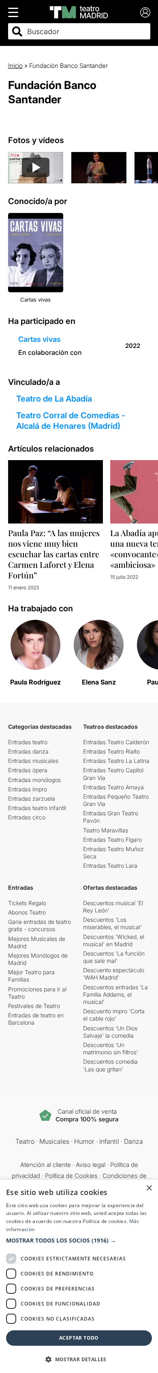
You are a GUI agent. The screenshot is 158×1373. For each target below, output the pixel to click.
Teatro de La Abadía (54, 399)
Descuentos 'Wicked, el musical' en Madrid (113, 940)
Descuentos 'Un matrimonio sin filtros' (110, 1048)
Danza (133, 1141)
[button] (79, 1240)
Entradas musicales (33, 760)
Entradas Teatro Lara (110, 865)
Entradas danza (28, 751)
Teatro (24, 1141)
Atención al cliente (45, 1165)
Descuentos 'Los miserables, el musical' (112, 923)
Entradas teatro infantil (37, 807)
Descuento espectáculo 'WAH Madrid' (113, 974)
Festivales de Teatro (34, 1005)
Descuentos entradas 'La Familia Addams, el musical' (115, 994)
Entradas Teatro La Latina (116, 760)
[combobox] (86, 31)
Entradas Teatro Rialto (111, 751)
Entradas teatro (27, 742)
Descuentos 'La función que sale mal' (114, 957)
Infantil (109, 1141)
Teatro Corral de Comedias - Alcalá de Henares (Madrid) (70, 421)
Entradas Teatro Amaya (113, 787)
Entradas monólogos (34, 779)
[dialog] (79, 1276)
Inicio (15, 66)
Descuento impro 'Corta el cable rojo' (114, 1015)
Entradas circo (26, 817)
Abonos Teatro (27, 912)
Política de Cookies (71, 1176)
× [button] (149, 1188)
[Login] (145, 12)
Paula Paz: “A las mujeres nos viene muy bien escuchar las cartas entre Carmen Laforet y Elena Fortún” (54, 553)
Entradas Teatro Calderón (116, 742)
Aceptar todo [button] (79, 1337)
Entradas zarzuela (31, 798)
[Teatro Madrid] (79, 12)
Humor (84, 1141)
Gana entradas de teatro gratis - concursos (39, 925)
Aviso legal (90, 1165)
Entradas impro (27, 789)
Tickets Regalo (27, 902)
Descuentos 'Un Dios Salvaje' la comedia (110, 1032)
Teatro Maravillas (105, 830)
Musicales (54, 1141)
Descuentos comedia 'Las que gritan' (110, 1065)
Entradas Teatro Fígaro (112, 839)
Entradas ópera (27, 770)
